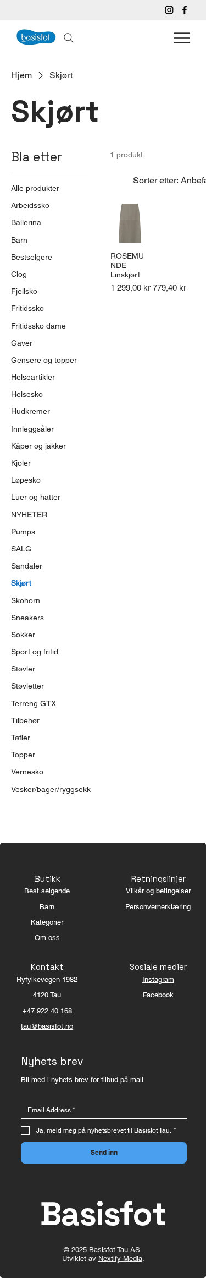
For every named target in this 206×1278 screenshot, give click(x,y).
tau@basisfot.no (47, 1026)
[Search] (68, 38)
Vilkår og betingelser (158, 891)
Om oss (47, 937)
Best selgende (47, 891)
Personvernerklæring (158, 907)
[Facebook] (184, 9)
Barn (47, 907)
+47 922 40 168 (47, 1011)
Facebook (158, 995)
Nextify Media (120, 1258)
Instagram (158, 979)
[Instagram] (169, 9)
